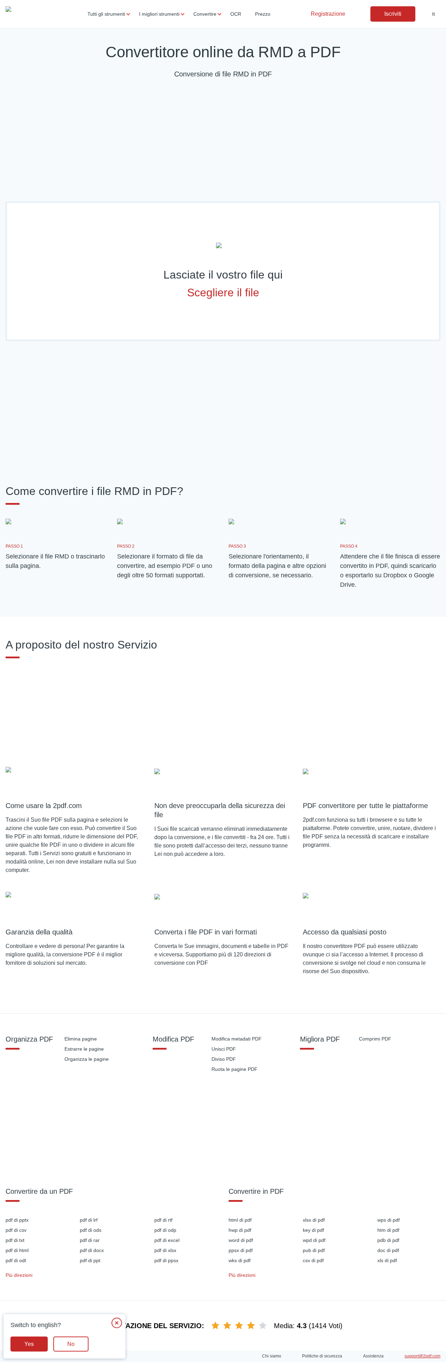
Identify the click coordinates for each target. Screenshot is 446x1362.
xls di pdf (387, 1260)
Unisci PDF (224, 1049)
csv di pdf (313, 1260)
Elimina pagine (80, 1039)
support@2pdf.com (422, 1356)
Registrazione (328, 14)
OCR (235, 14)
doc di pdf (388, 1250)
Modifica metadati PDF (237, 1039)
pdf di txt (15, 1240)
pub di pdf (314, 1250)
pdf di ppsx (166, 1260)
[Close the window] (117, 1323)
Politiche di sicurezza (322, 1356)
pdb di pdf (388, 1240)
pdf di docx (92, 1250)
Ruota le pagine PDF (234, 1069)
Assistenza (373, 1356)
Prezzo (262, 14)
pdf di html (17, 1250)
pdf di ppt (90, 1260)
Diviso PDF (224, 1059)
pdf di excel (166, 1240)
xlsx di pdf (314, 1220)
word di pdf (241, 1240)
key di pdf (313, 1230)
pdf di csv (16, 1230)
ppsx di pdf (241, 1250)
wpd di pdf (314, 1240)
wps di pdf (388, 1220)
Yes (29, 1344)
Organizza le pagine (86, 1059)
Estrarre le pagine (84, 1049)
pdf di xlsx (165, 1250)
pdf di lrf (89, 1220)
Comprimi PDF (375, 1039)
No (71, 1344)
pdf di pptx (17, 1220)
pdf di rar (90, 1240)
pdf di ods (90, 1230)
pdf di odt (16, 1260)
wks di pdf (240, 1260)
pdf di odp (165, 1230)
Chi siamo (271, 1356)
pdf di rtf (163, 1220)
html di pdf (240, 1220)
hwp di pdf (240, 1230)
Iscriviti (392, 14)
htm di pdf (388, 1230)
